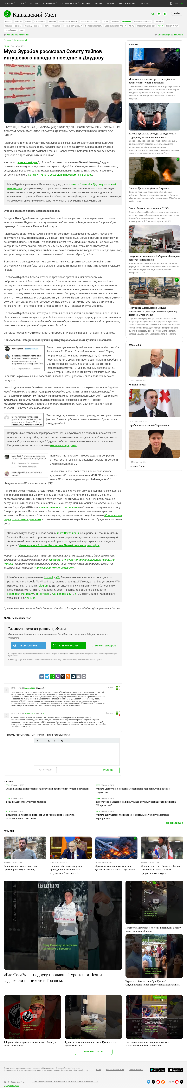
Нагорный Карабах (52, 26)
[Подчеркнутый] (49, 740)
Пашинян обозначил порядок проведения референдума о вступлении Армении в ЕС (66, 869)
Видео (110, 3)
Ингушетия (126, 22)
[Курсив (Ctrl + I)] (43, 740)
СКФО (131, 26)
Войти (177, 14)
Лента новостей (20, 40)
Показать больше (93, 1051)
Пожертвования (136, 1070)
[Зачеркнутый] (55, 740)
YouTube (30, 597)
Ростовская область (93, 26)
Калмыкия (159, 22)
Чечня (160, 26)
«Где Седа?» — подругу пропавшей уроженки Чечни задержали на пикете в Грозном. (53, 977)
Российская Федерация (72, 26)
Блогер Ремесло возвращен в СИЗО (149, 208)
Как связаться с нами (115, 1070)
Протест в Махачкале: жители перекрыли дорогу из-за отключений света (153, 929)
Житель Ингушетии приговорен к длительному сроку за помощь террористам (132, 816)
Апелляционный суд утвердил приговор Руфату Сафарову (21, 867)
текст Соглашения (68, 533)
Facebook (13, 593)
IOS (58, 577)
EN (182, 3)
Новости (9, 3)
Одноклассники (61, 593)
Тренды (33, 3)
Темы (21, 3)
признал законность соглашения (58, 507)
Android (48, 577)
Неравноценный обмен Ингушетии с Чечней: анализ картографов (59, 545)
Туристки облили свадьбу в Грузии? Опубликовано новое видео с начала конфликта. (152, 982)
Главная (7, 40)
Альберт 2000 (29, 688)
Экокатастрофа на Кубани (170, 35)
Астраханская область (68, 22)
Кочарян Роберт (137, 384)
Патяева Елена (137, 465)
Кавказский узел (28, 162)
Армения (52, 22)
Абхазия (8, 22)
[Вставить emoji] (62, 740)
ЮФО (22, 30)
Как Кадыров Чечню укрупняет (54, 567)
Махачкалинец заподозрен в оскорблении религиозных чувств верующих (152, 80)
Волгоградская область (89, 22)
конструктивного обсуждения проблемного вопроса (60, 174)
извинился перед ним (63, 445)
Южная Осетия (172, 26)
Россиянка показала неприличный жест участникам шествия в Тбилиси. (148, 1043)
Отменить (108, 770)
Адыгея (28, 22)
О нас (98, 1070)
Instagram (27, 593)
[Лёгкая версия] (171, 3)
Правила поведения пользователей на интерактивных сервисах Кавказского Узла (65, 1082)
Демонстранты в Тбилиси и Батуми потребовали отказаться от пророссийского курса (161, 869)
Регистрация (45, 770)
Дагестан (115, 22)
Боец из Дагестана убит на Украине (149, 188)
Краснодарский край (33, 26)
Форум (86, 3)
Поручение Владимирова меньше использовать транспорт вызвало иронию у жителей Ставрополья (153, 311)
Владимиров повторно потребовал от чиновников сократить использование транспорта (40, 816)
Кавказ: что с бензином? (18, 35)
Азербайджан (39, 22)
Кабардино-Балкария (142, 22)
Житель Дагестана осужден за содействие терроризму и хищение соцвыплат (152, 135)
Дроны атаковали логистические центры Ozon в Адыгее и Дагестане (115, 867)
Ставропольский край (146, 26)
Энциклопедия (68, 3)
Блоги (98, 3)
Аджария (18, 22)
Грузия (105, 22)
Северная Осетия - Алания (115, 26)
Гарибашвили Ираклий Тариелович (149, 425)
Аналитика (49, 3)
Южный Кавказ (11, 30)
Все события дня (174, 823)
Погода (144, 3)
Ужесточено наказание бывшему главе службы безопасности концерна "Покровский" (136, 803)
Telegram (43, 585)
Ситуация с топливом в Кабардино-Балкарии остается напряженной (154, 257)
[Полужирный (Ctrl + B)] (37, 740)
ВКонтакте (42, 593)
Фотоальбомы (127, 3)
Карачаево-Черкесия (13, 26)
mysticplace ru (29, 713)
